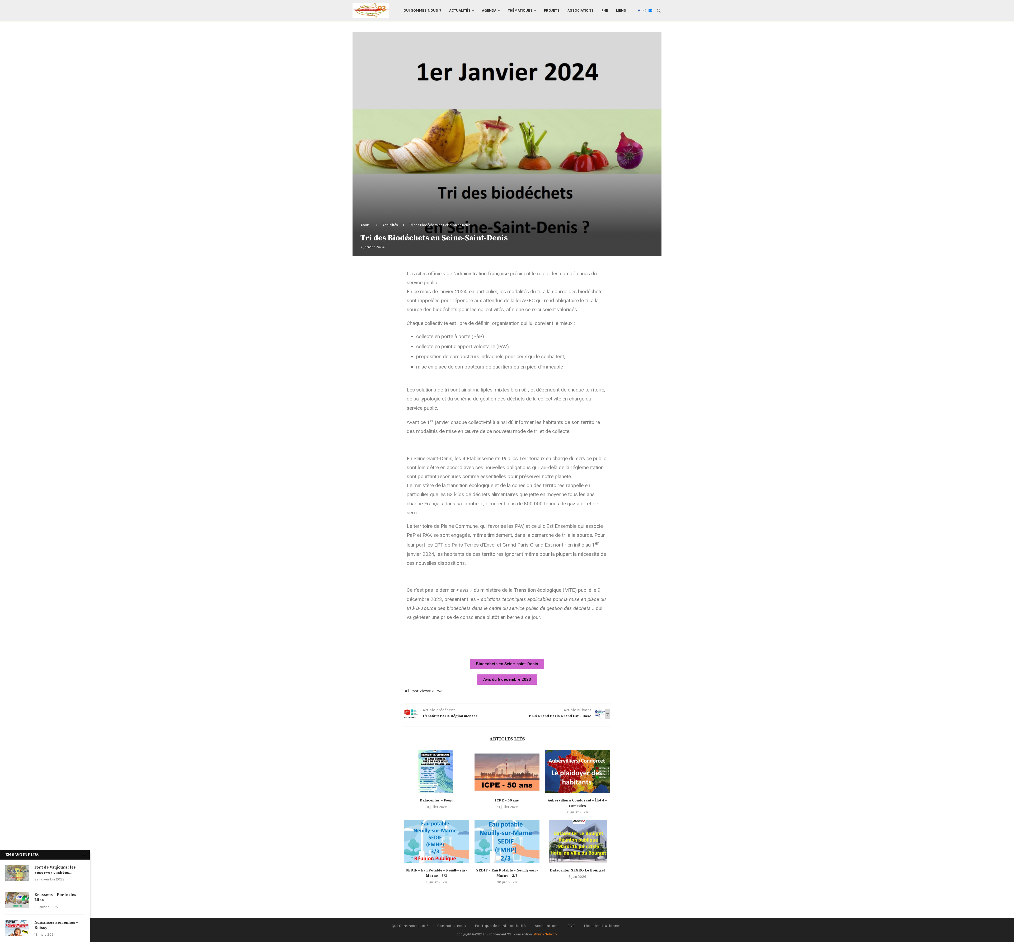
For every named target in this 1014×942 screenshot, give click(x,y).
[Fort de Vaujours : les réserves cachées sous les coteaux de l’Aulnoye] (17, 873)
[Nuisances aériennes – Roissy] (17, 928)
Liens (621, 10)
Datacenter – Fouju (436, 800)
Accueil (365, 225)
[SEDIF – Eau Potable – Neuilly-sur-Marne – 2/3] (507, 841)
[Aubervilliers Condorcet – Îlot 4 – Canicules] (577, 771)
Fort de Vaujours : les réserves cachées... (55, 870)
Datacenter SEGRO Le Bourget (577, 870)
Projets (552, 10)
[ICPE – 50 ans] (507, 771)
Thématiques (520, 10)
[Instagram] (644, 10)
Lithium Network (545, 934)
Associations (580, 10)
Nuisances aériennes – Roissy (56, 925)
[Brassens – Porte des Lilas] (17, 900)
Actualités (460, 10)
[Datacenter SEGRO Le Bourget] (577, 841)
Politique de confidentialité (500, 925)
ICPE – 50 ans (507, 800)
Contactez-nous (451, 925)
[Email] (650, 10)
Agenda (489, 10)
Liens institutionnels (603, 925)
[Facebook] (639, 10)
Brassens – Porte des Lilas (55, 897)
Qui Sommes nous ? (422, 10)
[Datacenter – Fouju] (436, 771)
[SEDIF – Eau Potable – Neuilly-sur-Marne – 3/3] (436, 841)
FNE (605, 10)
